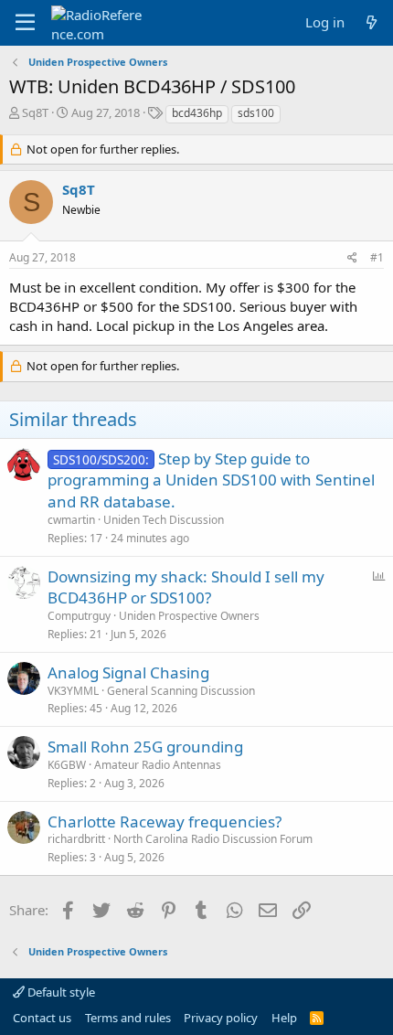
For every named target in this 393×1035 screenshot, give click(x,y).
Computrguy (79, 616)
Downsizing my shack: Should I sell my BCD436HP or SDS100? (186, 587)
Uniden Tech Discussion (163, 520)
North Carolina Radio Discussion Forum (213, 839)
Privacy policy (221, 1017)
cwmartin (71, 520)
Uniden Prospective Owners (189, 616)
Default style (60, 992)
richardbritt (76, 839)
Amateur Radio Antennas (157, 765)
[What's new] (371, 22)
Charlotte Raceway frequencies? (164, 821)
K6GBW (67, 765)
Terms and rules (128, 1017)
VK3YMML (73, 691)
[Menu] (25, 23)
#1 (377, 257)
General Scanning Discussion (181, 691)
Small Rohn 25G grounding (145, 746)
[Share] (352, 258)
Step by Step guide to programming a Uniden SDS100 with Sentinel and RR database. (211, 480)
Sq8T (35, 112)
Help (284, 1017)
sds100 (256, 113)
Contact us (42, 1017)
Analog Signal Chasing (128, 672)
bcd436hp (197, 113)
